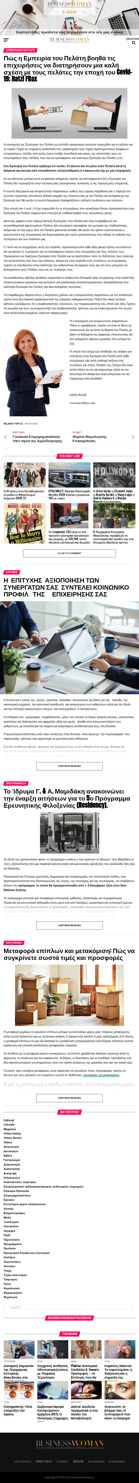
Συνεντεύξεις (12, 1262)
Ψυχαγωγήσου (13, 1292)
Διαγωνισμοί (12, 1164)
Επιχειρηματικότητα (17, 1195)
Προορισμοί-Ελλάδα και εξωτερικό (27, 1253)
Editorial (9, 1120)
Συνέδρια (9, 1257)
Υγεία (7, 1284)
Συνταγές (9, 1266)
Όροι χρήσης (22, 1461)
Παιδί (7, 1235)
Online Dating (12, 1133)
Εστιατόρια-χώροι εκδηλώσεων (25, 1204)
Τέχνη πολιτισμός (15, 1275)
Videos (8, 1142)
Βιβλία (8, 1155)
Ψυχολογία (10, 1297)
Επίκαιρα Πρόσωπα (16, 1191)
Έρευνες (9, 1200)
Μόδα (7, 1217)
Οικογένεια (11, 1226)
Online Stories (13, 1138)
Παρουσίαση (12, 1239)
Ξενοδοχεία (11, 1222)
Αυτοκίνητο (11, 1151)
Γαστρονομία (12, 1160)
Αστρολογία (11, 1146)
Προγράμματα (12, 1244)
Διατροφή (10, 1173)
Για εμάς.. (62, 1461)
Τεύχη (7, 1270)
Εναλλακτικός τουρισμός (20, 1182)
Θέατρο (9, 1208)
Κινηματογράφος (14, 1213)
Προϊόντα (10, 1248)
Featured (32, 424)
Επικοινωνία (117, 1461)
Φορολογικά (12, 1288)
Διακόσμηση (12, 1169)
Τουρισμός (10, 1279)
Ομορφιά (9, 1231)
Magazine (10, 1129)
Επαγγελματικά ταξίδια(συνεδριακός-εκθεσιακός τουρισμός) (43, 1186)
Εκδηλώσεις (12, 1177)
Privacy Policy (44, 1461)
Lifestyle (9, 1124)
